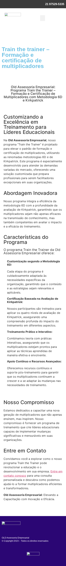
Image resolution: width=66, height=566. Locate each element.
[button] (42, 18)
